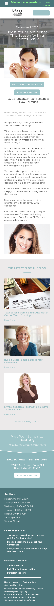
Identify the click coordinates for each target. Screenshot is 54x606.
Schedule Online (41, 13)
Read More (9, 320)
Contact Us (10, 585)
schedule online (18, 220)
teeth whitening (24, 139)
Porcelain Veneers (16, 573)
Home (7, 112)
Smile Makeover (15, 565)
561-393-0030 (11, 214)
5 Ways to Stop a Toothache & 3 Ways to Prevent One (26, 408)
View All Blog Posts (27, 421)
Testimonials (29, 582)
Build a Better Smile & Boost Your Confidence (23, 361)
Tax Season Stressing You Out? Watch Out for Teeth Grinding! (26, 314)
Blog (15, 112)
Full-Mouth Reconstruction (21, 569)
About (16, 582)
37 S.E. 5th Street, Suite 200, (28, 100)
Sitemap (31, 597)
